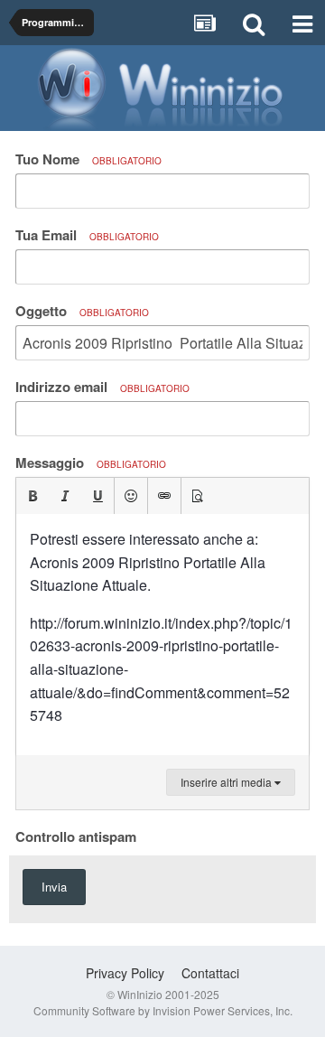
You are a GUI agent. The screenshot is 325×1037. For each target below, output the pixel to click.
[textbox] (162, 634)
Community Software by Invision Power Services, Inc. (162, 1010)
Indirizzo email (102, 387)
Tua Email (87, 235)
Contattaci (210, 973)
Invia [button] (54, 886)
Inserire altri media (227, 781)
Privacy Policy (125, 973)
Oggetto (82, 311)
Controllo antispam (75, 836)
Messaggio (90, 462)
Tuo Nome (88, 159)
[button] (32, 496)
